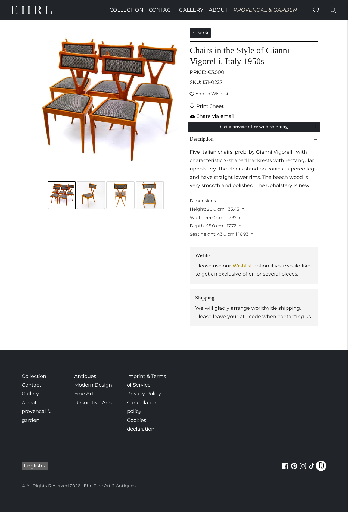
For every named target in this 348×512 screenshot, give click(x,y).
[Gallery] (106, 119)
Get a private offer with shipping (254, 126)
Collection (126, 10)
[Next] (174, 103)
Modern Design (93, 385)
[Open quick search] (333, 10)
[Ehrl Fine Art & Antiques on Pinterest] (294, 469)
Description (202, 139)
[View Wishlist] (316, 10)
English (33, 466)
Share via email (215, 116)
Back (202, 33)
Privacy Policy (144, 394)
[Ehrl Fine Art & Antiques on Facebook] (285, 469)
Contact (161, 10)
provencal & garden (265, 10)
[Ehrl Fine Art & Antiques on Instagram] (303, 469)
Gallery (191, 10)
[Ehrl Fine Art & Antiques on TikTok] (311, 469)
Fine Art (84, 394)
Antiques (85, 376)
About (218, 10)
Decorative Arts (93, 403)
